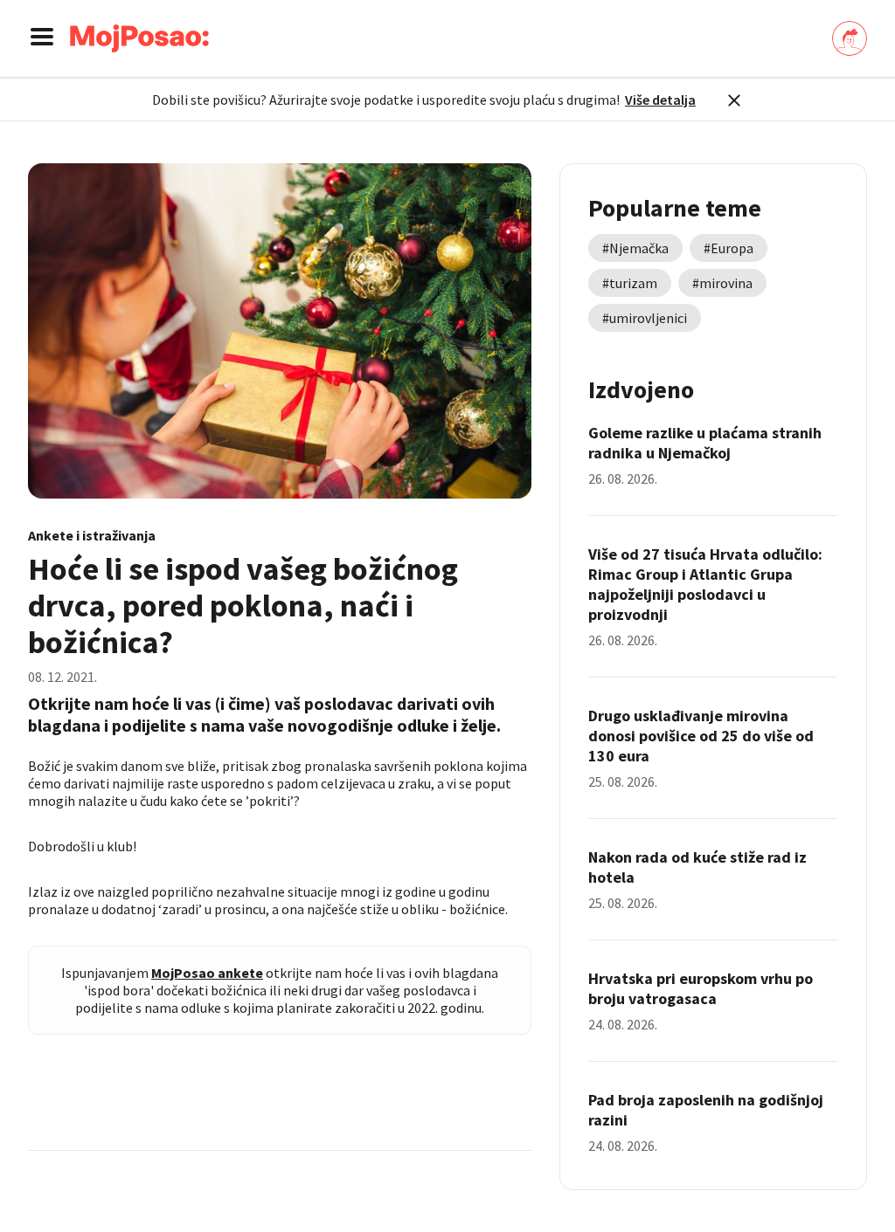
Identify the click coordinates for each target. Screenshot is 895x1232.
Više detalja (660, 99)
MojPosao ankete (207, 972)
